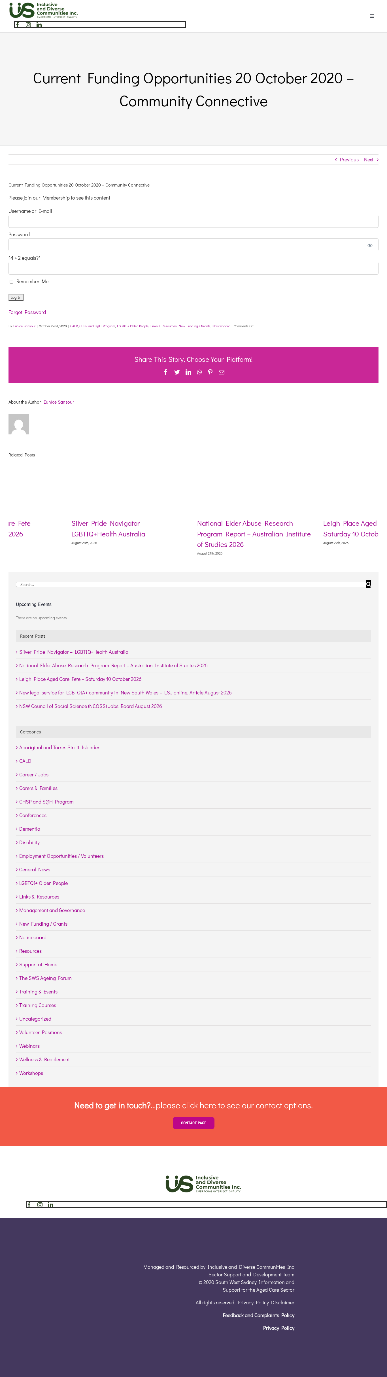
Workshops (31, 1072)
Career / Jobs (33, 774)
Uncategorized (35, 1018)
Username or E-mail (30, 210)
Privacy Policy (278, 1327)
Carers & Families (38, 788)
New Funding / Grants (194, 326)
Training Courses (37, 1005)
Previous (349, 159)
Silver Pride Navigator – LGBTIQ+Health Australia (73, 651)
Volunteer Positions (40, 1032)
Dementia (29, 828)
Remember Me (31, 281)
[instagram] (28, 24)
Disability (29, 842)
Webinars (29, 1045)
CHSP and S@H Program (97, 326)
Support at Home (38, 964)
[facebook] (17, 24)
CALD (74, 326)
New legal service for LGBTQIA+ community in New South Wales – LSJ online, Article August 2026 (125, 692)
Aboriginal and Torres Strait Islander (59, 747)
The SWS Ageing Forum (45, 978)
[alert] (193, 618)
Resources (30, 950)
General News (34, 869)
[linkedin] (39, 24)
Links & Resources (163, 326)
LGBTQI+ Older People (132, 326)
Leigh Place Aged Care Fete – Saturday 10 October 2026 (80, 678)
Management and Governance (52, 910)
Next (368, 159)
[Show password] (370, 244)
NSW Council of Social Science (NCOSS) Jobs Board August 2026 (90, 706)
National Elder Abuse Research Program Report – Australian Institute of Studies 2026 (191, 533)
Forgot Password (27, 312)
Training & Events (38, 991)
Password (19, 234)
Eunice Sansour (24, 326)
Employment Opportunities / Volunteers (61, 855)
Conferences (32, 815)
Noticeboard (221, 326)
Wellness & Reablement (44, 1059)
